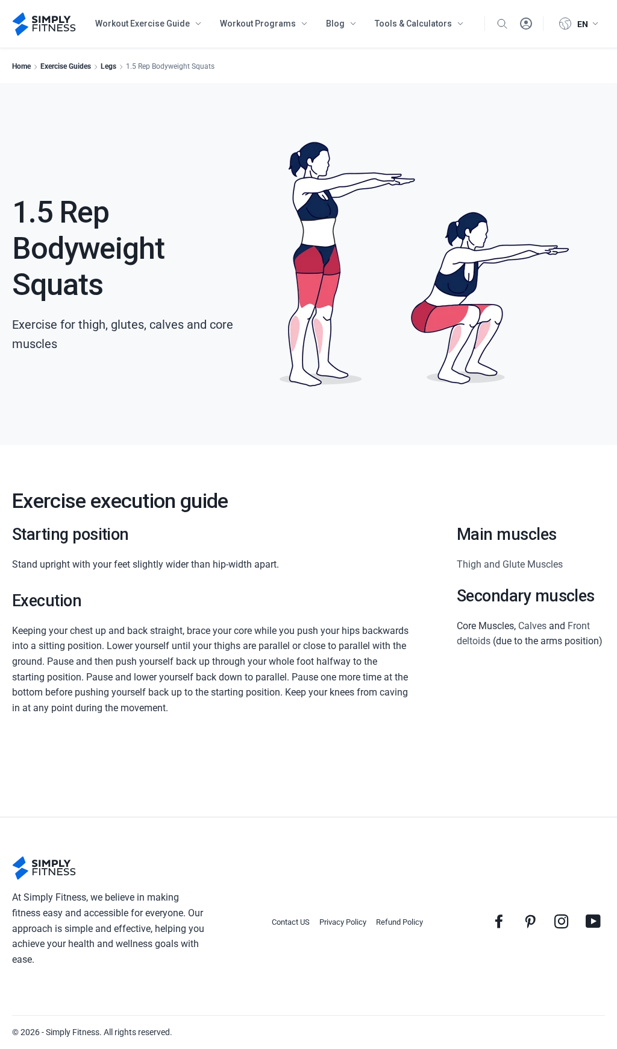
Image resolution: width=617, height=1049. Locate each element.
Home (21, 66)
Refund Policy (399, 922)
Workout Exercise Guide (142, 23)
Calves (532, 626)
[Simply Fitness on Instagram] (562, 921)
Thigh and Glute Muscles (510, 564)
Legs (108, 66)
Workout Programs (258, 23)
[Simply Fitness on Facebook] (499, 921)
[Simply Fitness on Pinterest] (530, 921)
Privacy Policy (342, 922)
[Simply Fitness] (44, 868)
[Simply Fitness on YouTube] (593, 921)
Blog (335, 23)
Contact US (291, 922)
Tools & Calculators (413, 23)
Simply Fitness (72, 1032)
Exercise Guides (65, 66)
